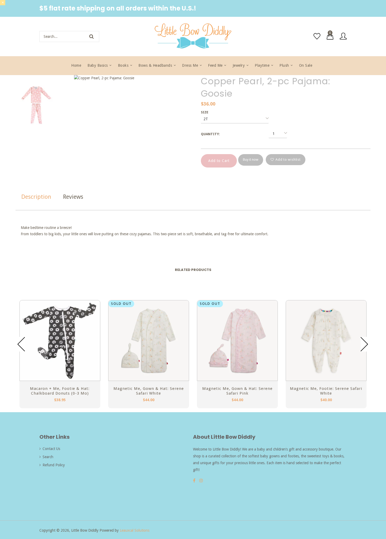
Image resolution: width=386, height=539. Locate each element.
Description (36, 196)
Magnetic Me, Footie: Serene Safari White (326, 391)
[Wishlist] (317, 36)
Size (204, 112)
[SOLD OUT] (148, 379)
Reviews (73, 196)
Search (48, 457)
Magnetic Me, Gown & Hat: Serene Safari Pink (237, 391)
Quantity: (210, 134)
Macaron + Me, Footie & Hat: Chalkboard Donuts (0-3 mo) (60, 391)
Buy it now (250, 159)
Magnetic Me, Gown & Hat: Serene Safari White (148, 391)
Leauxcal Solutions (134, 530)
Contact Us (51, 449)
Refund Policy (54, 465)
